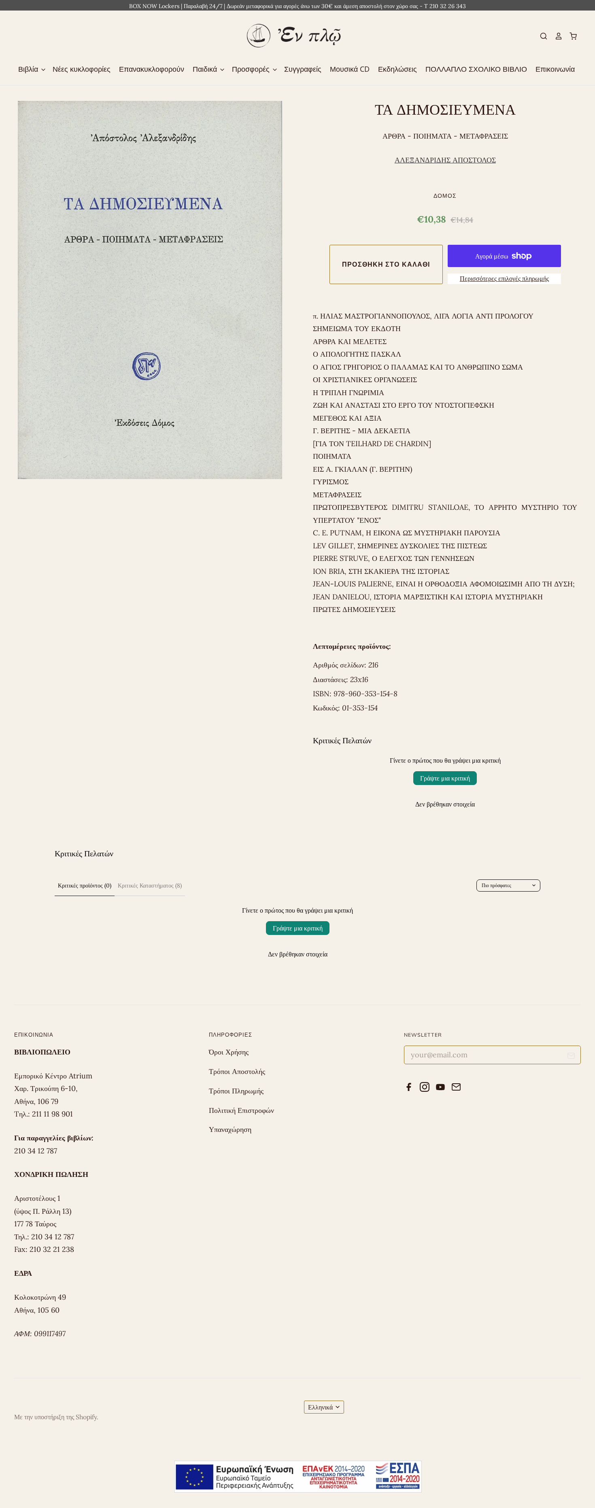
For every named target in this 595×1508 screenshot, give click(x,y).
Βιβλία (29, 69)
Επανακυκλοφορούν (151, 69)
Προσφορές (252, 69)
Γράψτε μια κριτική (445, 778)
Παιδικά (206, 69)
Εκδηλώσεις (397, 69)
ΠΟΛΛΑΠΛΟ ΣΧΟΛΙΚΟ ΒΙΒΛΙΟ (476, 69)
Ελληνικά (320, 1407)
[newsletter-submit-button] (571, 1057)
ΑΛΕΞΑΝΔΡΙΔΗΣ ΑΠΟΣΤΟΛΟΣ (445, 160)
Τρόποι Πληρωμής (236, 1090)
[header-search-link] (540, 36)
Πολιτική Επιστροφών (241, 1110)
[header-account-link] (555, 36)
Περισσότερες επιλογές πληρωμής (504, 278)
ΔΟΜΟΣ (445, 195)
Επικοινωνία (555, 69)
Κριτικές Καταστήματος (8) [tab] (150, 885)
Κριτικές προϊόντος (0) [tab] (84, 885)
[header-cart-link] (570, 36)
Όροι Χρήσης (229, 1052)
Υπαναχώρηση (230, 1129)
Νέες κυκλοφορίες (81, 69)
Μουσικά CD (350, 69)
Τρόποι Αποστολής (237, 1071)
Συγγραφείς (302, 69)
